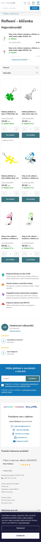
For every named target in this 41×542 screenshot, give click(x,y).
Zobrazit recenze (15, 331)
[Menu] (38, 3)
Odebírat (32, 379)
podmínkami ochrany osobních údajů (17, 386)
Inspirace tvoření (22, 441)
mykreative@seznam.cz (22, 426)
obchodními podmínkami (29, 384)
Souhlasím (20, 535)
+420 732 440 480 (22, 430)
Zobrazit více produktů (19, 60)
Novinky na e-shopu (22, 434)
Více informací (24, 523)
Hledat (35, 8)
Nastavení (21, 528)
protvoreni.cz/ (22, 437)
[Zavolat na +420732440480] (25, 3)
